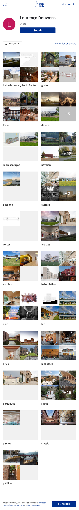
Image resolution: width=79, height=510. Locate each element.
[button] (12, 43)
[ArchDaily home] (39, 4)
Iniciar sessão (68, 4)
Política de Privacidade (15, 505)
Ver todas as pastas (65, 44)
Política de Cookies (33, 505)
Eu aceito (64, 504)
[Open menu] (4, 4)
